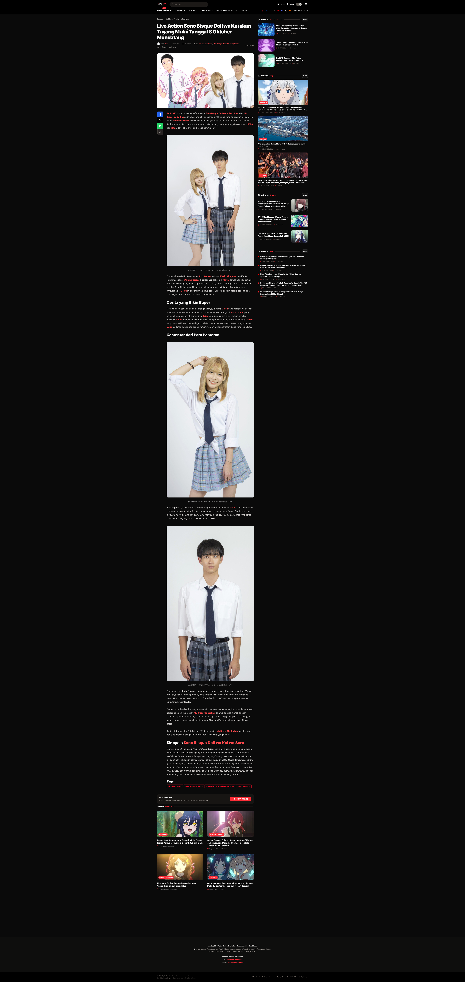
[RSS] (290, 11)
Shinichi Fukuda (181, 120)
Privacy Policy (275, 977)
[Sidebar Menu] (306, 4)
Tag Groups (304, 977)
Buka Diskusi (242, 799)
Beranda (160, 19)
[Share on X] (160, 120)
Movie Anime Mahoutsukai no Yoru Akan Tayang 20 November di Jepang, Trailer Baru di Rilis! (291, 28)
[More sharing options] (160, 132)
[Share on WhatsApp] (160, 126)
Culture (263, 139)
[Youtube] (278, 11)
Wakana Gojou (243, 786)
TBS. (173, 128)
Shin (166, 44)
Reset (251, 45)
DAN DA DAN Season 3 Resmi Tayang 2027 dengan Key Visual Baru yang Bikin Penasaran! (273, 219)
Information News (182, 19)
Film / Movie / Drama (231, 44)
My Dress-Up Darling (205, 713)
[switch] (299, 4)
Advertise (255, 977)
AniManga (169, 19)
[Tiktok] (274, 11)
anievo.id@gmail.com (235, 959)
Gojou (184, 291)
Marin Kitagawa (228, 276)
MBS (250, 124)
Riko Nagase (205, 276)
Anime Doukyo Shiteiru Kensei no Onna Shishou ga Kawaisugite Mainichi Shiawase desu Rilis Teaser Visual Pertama (230, 843)
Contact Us (285, 977)
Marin (241, 312)
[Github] (286, 11)
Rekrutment (264, 977)
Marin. (233, 312)
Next (305, 19)
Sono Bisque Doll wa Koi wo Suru (222, 113)
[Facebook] (267, 11)
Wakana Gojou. (191, 280)
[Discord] (282, 11)
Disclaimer (294, 977)
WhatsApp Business (235, 963)
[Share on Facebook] (160, 114)
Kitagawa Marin (175, 786)
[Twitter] (271, 11)
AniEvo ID (271, 19)
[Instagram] (263, 11)
